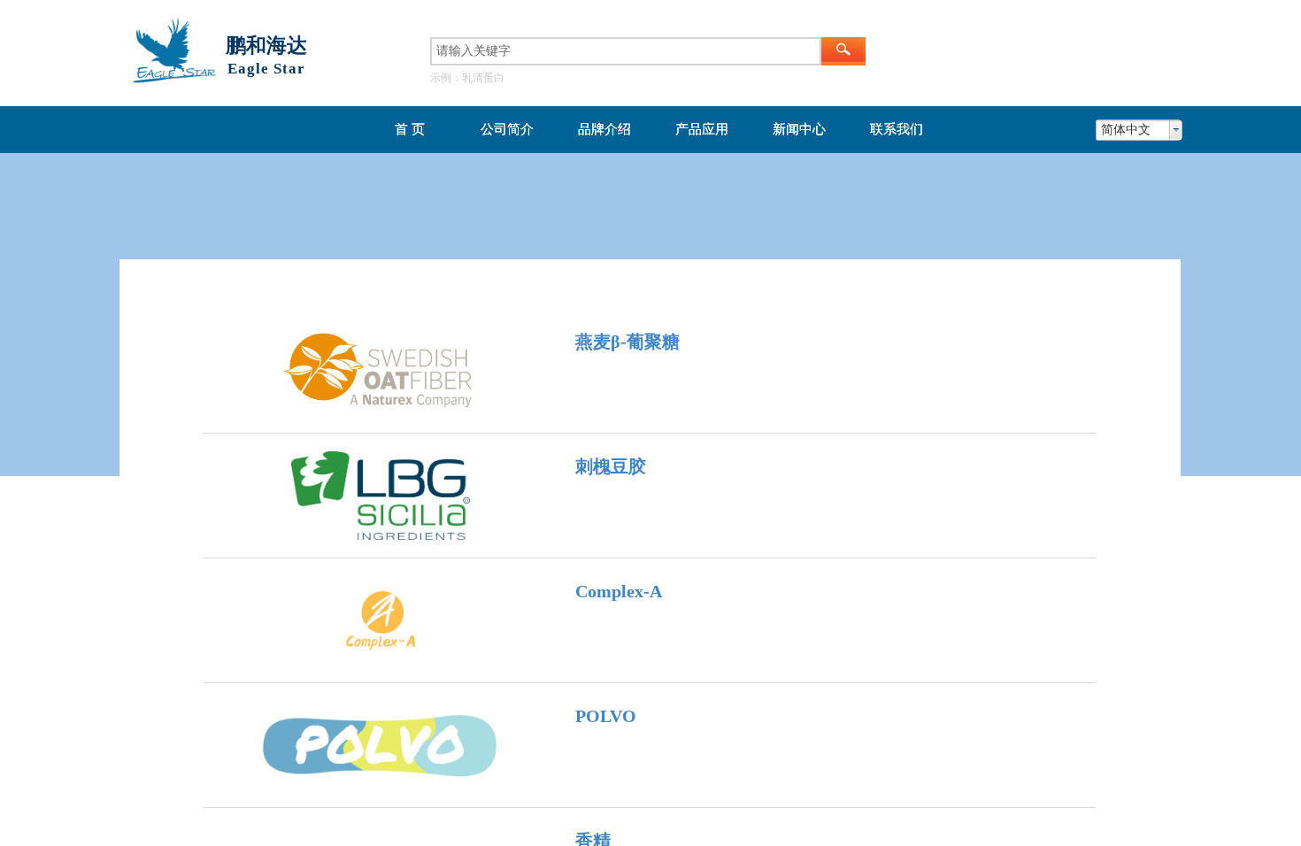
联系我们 (896, 129)
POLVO (605, 716)
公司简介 (507, 129)
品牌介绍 (604, 129)
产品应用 (701, 129)
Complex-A (618, 591)
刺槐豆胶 (610, 466)
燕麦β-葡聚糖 (627, 341)
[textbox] (625, 51)
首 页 (410, 129)
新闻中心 (799, 129)
